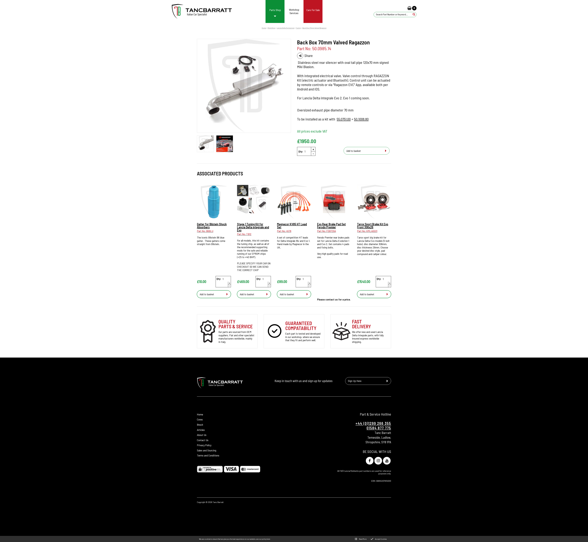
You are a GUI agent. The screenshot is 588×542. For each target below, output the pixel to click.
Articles (201, 429)
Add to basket (353, 150)
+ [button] (313, 149)
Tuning (298, 28)
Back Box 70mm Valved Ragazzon (314, 28)
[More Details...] (214, 202)
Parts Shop (271, 28)
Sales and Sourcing (206, 450)
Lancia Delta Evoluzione (285, 28)
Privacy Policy (204, 445)
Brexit (200, 424)
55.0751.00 (344, 119)
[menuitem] (275, 11)
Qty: (300, 151)
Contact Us (202, 440)
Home (264, 28)
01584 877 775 (379, 428)
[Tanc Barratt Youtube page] (387, 460)
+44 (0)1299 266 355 (373, 423)
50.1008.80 (361, 119)
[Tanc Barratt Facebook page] (369, 460)
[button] (414, 14)
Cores (200, 419)
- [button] (313, 153)
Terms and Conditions (208, 455)
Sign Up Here (354, 381)
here (268, 539)
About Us (201, 435)
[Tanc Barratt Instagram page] (378, 460)
